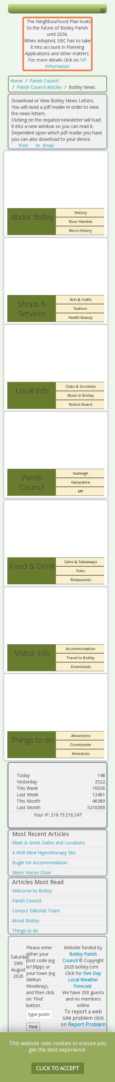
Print (23, 145)
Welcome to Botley (32, 891)
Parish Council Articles (39, 87)
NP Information (66, 63)
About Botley (32, 216)
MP (80, 491)
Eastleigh (80, 473)
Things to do (32, 739)
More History (80, 230)
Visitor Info (32, 652)
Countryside (80, 744)
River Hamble (80, 221)
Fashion (80, 308)
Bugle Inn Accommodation (39, 862)
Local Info (32, 390)
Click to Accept (57, 1068)
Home (16, 81)
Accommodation (80, 648)
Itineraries (80, 753)
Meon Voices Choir (31, 872)
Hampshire (80, 482)
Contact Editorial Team (36, 911)
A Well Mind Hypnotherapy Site (44, 853)
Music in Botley (80, 395)
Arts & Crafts (80, 299)
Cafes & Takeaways (80, 561)
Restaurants (81, 579)
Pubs (80, 570)
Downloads (80, 666)
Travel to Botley (80, 657)
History (80, 212)
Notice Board (80, 404)
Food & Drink (32, 566)
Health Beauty (80, 317)
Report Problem (87, 1024)
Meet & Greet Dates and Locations (48, 843)
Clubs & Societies (80, 386)
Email (47, 145)
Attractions (80, 735)
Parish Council (43, 81)
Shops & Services (32, 308)
